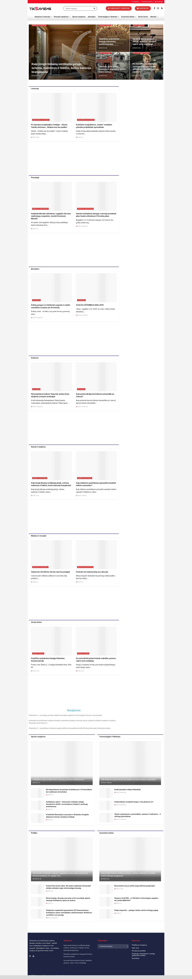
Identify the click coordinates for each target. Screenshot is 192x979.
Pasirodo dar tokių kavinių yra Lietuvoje (92, 572)
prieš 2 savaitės (37, 317)
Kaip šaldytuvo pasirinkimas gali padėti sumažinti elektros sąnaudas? (128, 779)
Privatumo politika (158, 975)
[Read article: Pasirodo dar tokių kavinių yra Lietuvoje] (96, 554)
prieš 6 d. (80, 582)
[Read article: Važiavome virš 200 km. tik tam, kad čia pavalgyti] (51, 554)
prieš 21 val (119, 888)
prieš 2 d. (35, 582)
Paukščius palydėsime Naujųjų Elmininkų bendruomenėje (109, 41)
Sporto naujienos (79, 17)
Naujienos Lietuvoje (42, 17)
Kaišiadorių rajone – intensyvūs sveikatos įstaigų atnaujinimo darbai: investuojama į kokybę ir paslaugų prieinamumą (67, 804)
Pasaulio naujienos (61, 17)
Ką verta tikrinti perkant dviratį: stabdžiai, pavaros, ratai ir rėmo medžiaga (145, 41)
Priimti (143, 970)
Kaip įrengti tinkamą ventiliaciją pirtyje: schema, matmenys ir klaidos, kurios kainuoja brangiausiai (61, 67)
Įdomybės (92, 17)
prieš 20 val (38, 879)
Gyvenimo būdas (127, 17)
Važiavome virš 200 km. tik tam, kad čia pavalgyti (50, 572)
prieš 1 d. (80, 137)
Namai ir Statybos (39, 25)
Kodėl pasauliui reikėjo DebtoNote (127, 789)
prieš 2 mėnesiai (120, 792)
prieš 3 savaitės (82, 226)
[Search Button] (95, 8)
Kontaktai (168, 975)
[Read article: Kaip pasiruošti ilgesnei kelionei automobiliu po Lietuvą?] (96, 376)
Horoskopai (135, 1)
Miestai (153, 17)
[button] (187, 948)
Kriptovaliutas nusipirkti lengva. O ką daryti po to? (133, 802)
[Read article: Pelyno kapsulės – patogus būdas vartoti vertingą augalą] (106, 914)
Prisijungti (159, 1)
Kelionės (36, 389)
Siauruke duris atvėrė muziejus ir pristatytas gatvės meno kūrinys (112, 69)
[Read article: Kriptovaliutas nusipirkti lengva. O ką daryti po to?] (106, 805)
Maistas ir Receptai (40, 567)
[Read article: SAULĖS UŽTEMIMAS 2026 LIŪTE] (96, 287)
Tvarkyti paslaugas (141, 964)
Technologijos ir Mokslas (107, 17)
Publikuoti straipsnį (119, 8)
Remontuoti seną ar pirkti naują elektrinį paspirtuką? (134, 886)
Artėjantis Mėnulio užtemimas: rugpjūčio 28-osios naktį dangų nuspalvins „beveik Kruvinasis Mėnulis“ (51, 216)
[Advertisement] (73, 158)
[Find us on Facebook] (154, 8)
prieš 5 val (36, 75)
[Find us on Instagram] (158, 8)
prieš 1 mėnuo (82, 495)
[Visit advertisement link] (143, 102)
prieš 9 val (137, 75)
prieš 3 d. (50, 794)
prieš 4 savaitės (82, 406)
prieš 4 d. (35, 228)
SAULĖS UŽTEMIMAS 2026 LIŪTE (90, 305)
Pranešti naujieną (147, 1)
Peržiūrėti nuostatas (180, 970)
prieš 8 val (103, 48)
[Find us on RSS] (162, 8)
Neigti (162, 970)
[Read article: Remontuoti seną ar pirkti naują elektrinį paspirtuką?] (106, 889)
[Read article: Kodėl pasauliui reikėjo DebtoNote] (106, 793)
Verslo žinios (143, 17)
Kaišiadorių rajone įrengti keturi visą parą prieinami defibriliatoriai (58, 779)
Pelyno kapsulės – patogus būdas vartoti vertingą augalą (136, 910)
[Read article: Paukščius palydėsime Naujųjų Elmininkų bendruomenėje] (51, 641)
